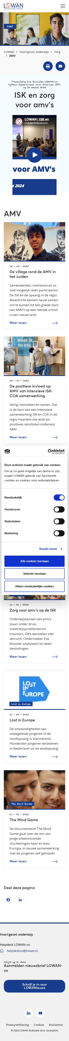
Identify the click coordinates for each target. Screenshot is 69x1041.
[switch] (59, 509)
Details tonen (48, 548)
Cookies (39, 1025)
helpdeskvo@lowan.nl (22, 951)
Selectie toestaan (34, 573)
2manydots (52, 1030)
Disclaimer (56, 1025)
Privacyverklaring (17, 1025)
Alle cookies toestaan (34, 561)
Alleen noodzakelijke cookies (34, 586)
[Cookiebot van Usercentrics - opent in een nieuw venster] (49, 451)
